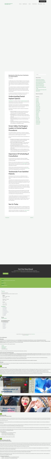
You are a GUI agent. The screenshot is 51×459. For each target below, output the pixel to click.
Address (2, 279)
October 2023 (38, 109)
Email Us (2, 284)
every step (27, 168)
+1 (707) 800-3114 (18, 271)
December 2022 (38, 121)
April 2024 (37, 101)
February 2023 (38, 118)
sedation (3, 345)
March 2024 (37, 102)
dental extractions (4, 346)
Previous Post (7, 217)
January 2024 (37, 105)
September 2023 (38, 110)
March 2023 (37, 117)
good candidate (25, 163)
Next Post (32, 217)
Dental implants (11, 100)
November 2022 (38, 122)
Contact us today (26, 210)
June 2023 (37, 113)
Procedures (3, 306)
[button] (42, 1)
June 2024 (37, 98)
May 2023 (37, 114)
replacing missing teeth (24, 100)
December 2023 (38, 106)
